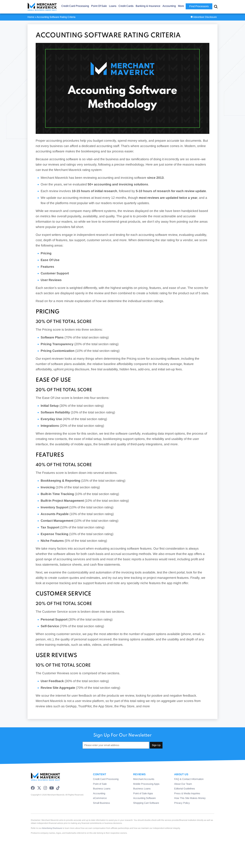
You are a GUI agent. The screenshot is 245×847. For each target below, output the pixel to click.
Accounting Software (144, 798)
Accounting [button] (169, 6)
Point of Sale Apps (143, 793)
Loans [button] (112, 6)
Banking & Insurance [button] (148, 6)
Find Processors (199, 6)
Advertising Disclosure (52, 828)
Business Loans (101, 788)
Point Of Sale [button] (99, 6)
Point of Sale (100, 783)
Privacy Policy (182, 802)
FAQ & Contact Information (189, 779)
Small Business (101, 802)
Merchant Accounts (143, 779)
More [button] (181, 6)
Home (31, 17)
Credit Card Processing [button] (75, 6)
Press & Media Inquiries (187, 793)
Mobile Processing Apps (146, 783)
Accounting (99, 793)
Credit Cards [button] (126, 6)
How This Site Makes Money (190, 798)
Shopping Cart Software (146, 802)
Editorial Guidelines (184, 788)
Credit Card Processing (105, 779)
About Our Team (183, 783)
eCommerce (100, 798)
